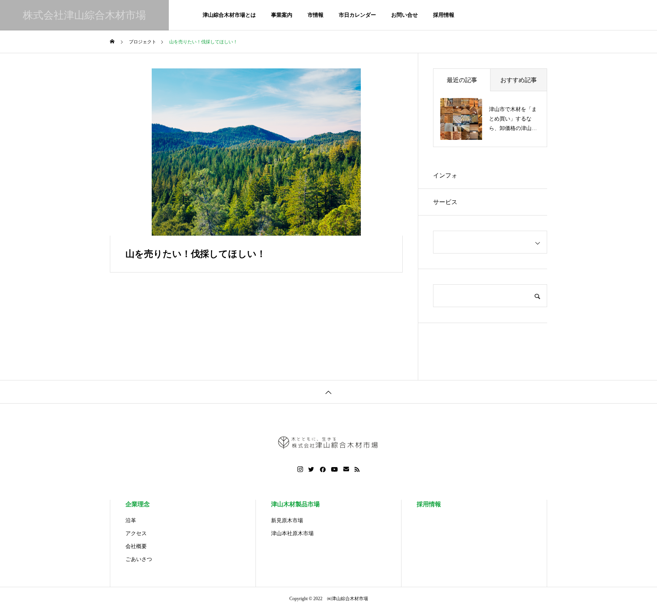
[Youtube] (334, 469)
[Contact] (346, 469)
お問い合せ (404, 15)
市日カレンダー (357, 15)
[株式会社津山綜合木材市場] (328, 442)
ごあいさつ (138, 559)
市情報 (316, 15)
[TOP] (328, 391)
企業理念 (137, 504)
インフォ (445, 175)
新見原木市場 (287, 520)
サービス (445, 202)
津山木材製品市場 (295, 504)
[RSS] (357, 469)
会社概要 (136, 546)
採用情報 (443, 15)
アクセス (136, 533)
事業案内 (281, 15)
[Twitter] (311, 469)
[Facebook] (323, 469)
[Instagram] (300, 469)
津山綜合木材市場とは (229, 15)
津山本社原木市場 (292, 533)
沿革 (130, 520)
